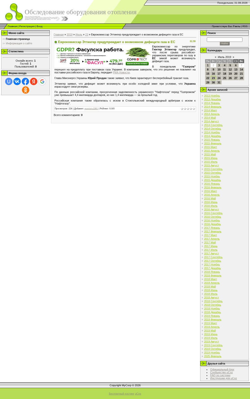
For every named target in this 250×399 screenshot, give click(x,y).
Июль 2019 (224, 57)
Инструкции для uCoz (223, 378)
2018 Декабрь (212, 312)
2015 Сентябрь (213, 169)
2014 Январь (212, 103)
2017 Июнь (211, 246)
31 (219, 82)
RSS (245, 26)
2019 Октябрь (212, 348)
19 (230, 73)
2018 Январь (212, 271)
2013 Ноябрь (212, 95)
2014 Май (210, 117)
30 (213, 82)
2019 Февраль (212, 319)
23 (86, 34)
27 (235, 78)
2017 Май (210, 242)
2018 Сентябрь (213, 301)
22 (207, 78)
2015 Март (210, 147)
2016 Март (210, 191)
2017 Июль (211, 249)
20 (235, 73)
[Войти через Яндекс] (33, 81)
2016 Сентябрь (213, 213)
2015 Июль (211, 161)
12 (230, 69)
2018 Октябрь (212, 304)
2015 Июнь (211, 158)
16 (213, 73)
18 (224, 73)
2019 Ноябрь (212, 352)
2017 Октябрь (212, 260)
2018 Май (210, 286)
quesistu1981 (91, 108)
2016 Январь (212, 183)
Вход (39, 26)
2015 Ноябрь (212, 176)
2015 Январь (212, 139)
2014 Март (210, 110)
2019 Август (211, 341)
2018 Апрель (212, 282)
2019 (70, 34)
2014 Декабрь (212, 136)
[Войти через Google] (42, 81)
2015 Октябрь (212, 172)
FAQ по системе (220, 375)
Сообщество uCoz (221, 372)
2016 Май (210, 198)
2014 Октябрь (212, 128)
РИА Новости (121, 72)
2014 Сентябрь (213, 125)
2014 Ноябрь (212, 132)
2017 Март (210, 235)
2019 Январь (212, 315)
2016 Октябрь (212, 216)
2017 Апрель (212, 238)
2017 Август (211, 253)
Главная (12, 26)
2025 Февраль (212, 356)
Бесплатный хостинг (121, 393)
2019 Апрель (212, 326)
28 (241, 78)
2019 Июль (211, 337)
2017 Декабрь (212, 268)
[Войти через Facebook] (25, 81)
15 (207, 73)
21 (241, 73)
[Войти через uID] (8, 81)
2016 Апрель (212, 194)
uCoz (138, 393)
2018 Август (211, 297)
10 (219, 69)
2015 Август (211, 165)
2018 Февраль (212, 275)
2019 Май (210, 330)
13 (235, 69)
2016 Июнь (211, 202)
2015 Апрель (212, 150)
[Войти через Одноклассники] (25, 90)
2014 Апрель (212, 114)
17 (219, 73)
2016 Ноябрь (212, 220)
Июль (78, 34)
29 (207, 82)
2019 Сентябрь (213, 345)
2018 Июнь (211, 290)
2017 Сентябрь (213, 257)
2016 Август (211, 209)
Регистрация (26, 26)
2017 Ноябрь (212, 264)
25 (224, 78)
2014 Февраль (212, 106)
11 (224, 69)
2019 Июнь (211, 334)
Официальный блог (222, 369)
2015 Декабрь (212, 180)
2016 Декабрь (212, 224)
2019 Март (210, 323)
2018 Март (210, 279)
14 (241, 69)
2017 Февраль (212, 231)
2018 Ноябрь (212, 308)
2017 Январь (212, 227)
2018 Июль (211, 293)
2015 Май (210, 154)
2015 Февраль (212, 143)
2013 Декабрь (212, 99)
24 (219, 78)
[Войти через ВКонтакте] (17, 81)
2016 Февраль (212, 187)
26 (230, 78)
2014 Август (211, 121)
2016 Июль (211, 205)
